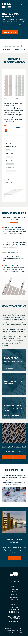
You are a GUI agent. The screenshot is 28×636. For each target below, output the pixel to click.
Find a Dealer (14, 597)
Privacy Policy (10, 632)
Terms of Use (18, 632)
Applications (14, 589)
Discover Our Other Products (14, 456)
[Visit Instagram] (14, 612)
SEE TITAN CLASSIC (18, 128)
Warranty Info (20, 43)
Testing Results (6, 49)
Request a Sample (10, 32)
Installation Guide (7, 43)
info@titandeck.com (14, 609)
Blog (14, 592)
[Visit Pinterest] (16, 612)
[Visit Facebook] (9, 612)
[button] (24, 494)
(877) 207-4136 (14, 607)
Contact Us (14, 558)
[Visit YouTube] (18, 612)
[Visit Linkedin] (12, 612)
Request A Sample (19, 49)
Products (14, 586)
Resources (14, 594)
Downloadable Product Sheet (11, 46)
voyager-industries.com (14, 621)
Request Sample (14, 600)
